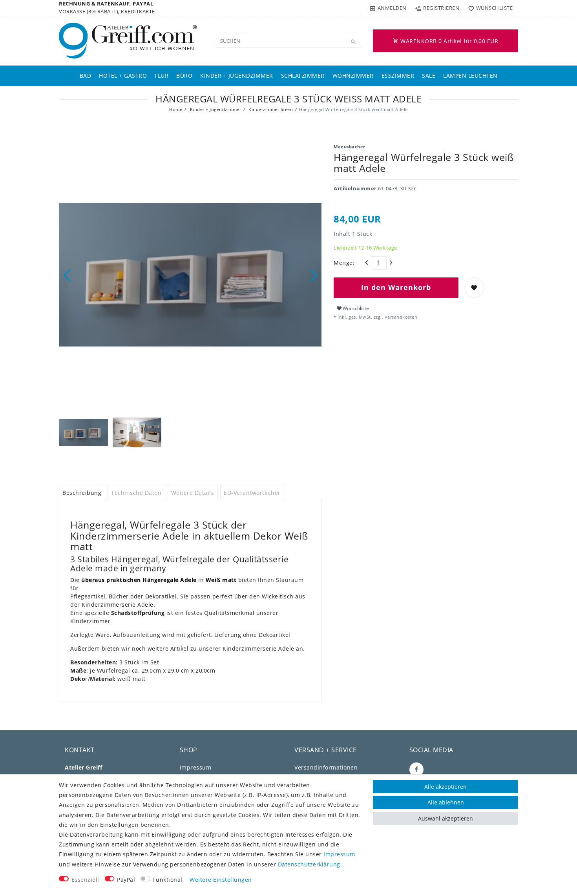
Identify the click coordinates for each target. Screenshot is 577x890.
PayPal (126, 879)
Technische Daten (136, 492)
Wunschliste (355, 308)
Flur (161, 75)
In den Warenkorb (396, 287)
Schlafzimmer (303, 75)
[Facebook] (416, 769)
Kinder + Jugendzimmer (236, 75)
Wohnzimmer (353, 75)
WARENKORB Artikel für (448, 41)
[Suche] (353, 42)
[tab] (82, 492)
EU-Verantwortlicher (252, 492)
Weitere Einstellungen (221, 879)
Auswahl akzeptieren (445, 818)
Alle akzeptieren (445, 786)
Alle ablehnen (445, 802)
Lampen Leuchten (470, 75)
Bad (85, 75)
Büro (184, 75)
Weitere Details (192, 492)
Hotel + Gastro (123, 75)
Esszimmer (398, 75)
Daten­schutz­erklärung (309, 864)
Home (175, 109)
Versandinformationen (326, 767)
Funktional (168, 879)
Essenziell (85, 879)
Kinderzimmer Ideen (270, 109)
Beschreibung (81, 492)
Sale (428, 75)
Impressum (196, 767)
